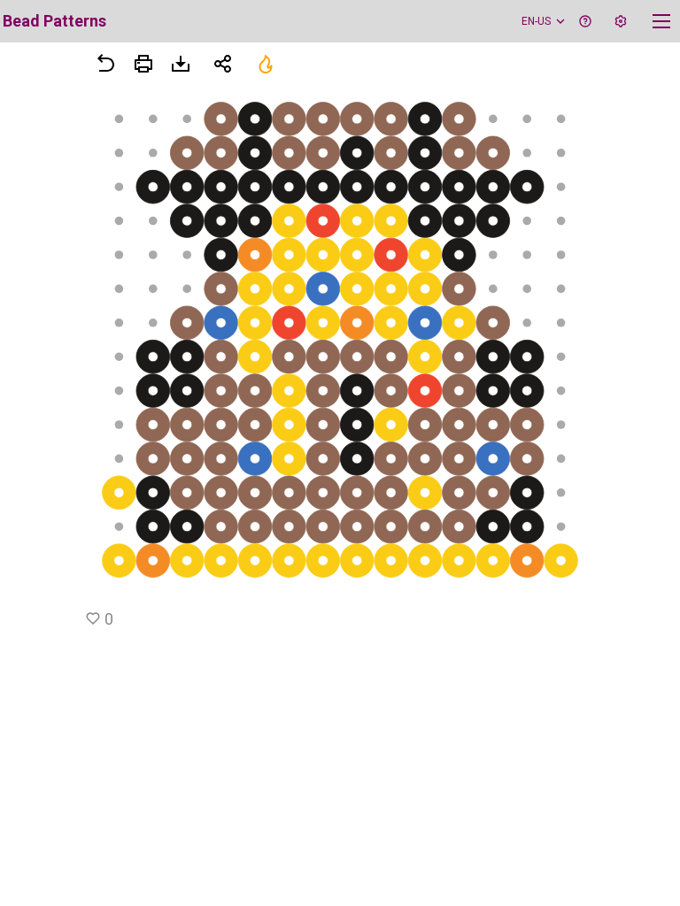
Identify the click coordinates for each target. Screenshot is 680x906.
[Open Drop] (620, 21)
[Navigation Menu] (661, 21)
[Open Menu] (143, 63)
